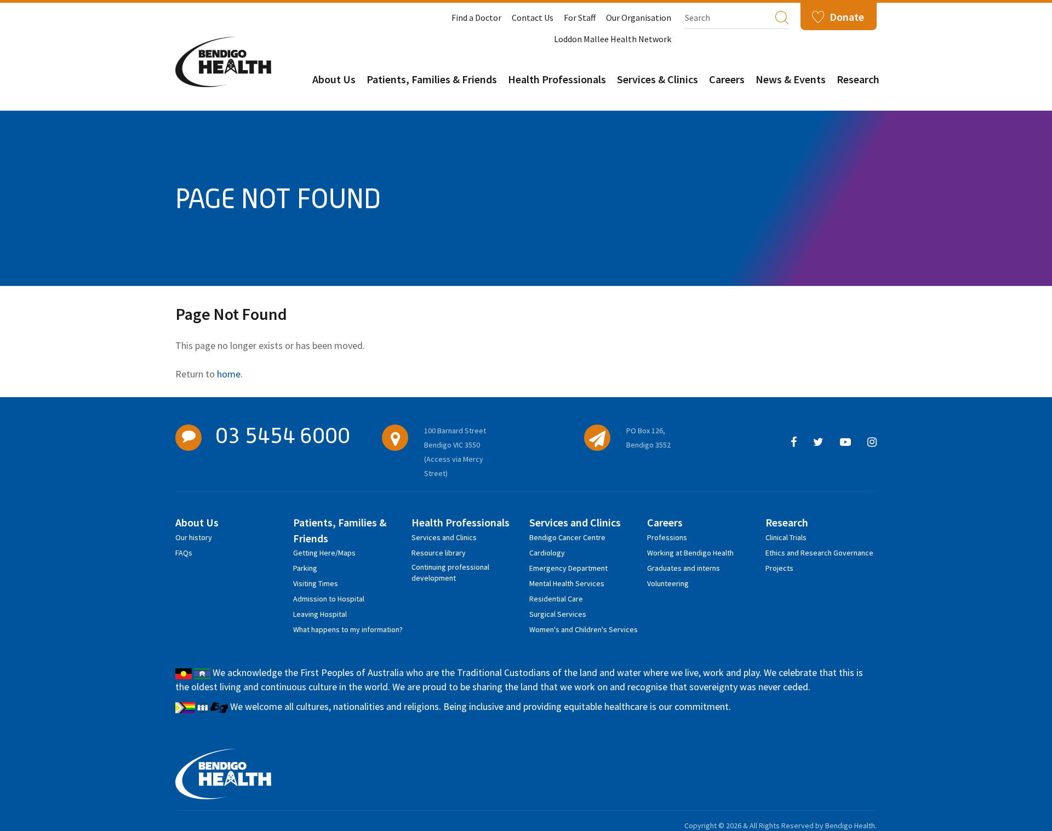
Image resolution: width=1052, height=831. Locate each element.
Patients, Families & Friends (432, 79)
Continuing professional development (450, 569)
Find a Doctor (476, 17)
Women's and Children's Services (583, 629)
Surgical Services (557, 614)
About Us (334, 79)
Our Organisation (638, 17)
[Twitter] (818, 442)
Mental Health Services (566, 583)
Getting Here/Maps (324, 553)
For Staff (580, 17)
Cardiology (547, 553)
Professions (667, 537)
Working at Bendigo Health (690, 553)
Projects (779, 568)
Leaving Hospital (320, 614)
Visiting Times (315, 583)
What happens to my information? (348, 629)
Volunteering (668, 583)
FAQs (183, 553)
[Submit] (782, 17)
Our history (193, 537)
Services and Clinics (444, 537)
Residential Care (556, 599)
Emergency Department (568, 568)
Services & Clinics (657, 79)
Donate (847, 17)
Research (858, 79)
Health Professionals (557, 79)
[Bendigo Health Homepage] (223, 774)
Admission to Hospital (328, 599)
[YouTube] (845, 442)
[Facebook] (794, 442)
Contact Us (532, 17)
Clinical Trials (786, 537)
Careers (727, 79)
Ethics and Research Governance (819, 553)
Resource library (438, 553)
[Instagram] (872, 442)
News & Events (791, 79)
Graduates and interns (683, 568)
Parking (305, 568)
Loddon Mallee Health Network (612, 38)
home (229, 374)
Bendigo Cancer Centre (567, 537)
